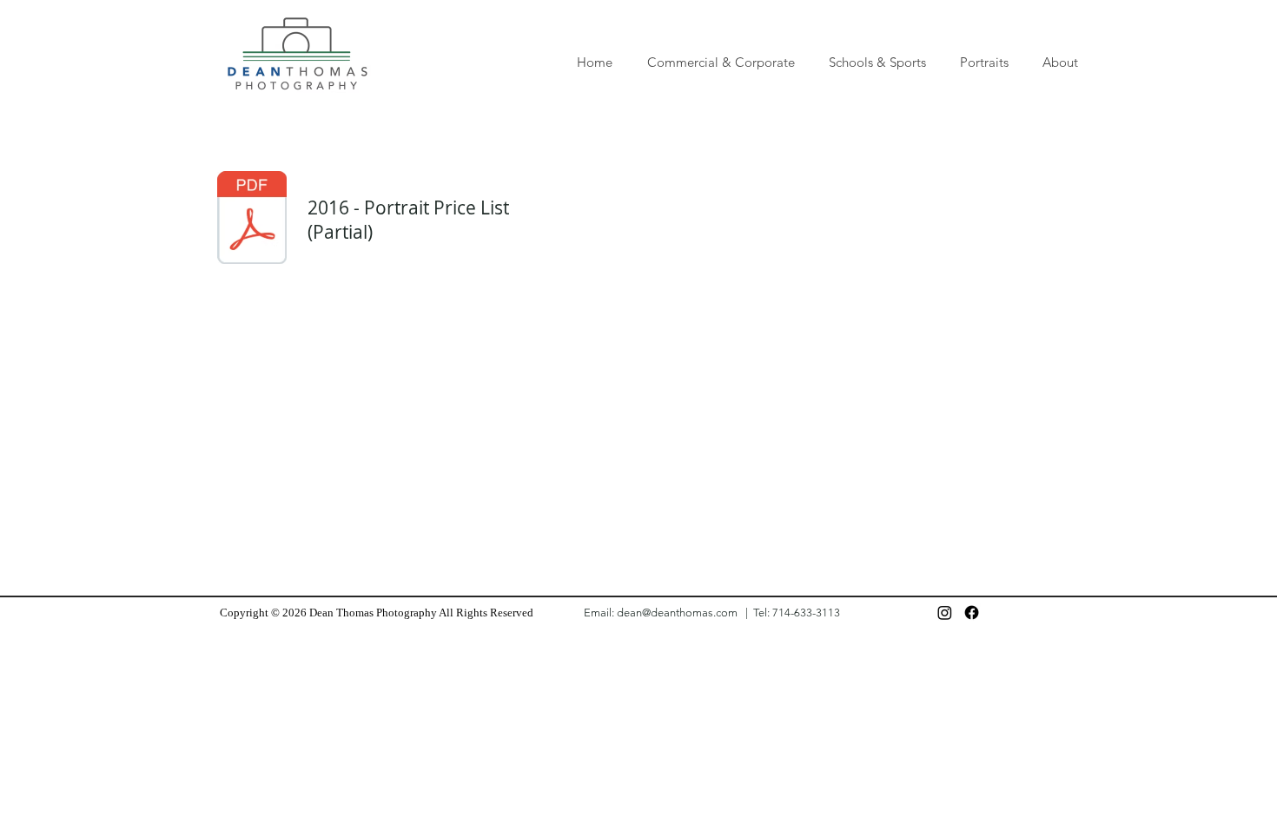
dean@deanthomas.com (677, 612)
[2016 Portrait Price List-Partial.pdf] (252, 219)
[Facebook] (972, 612)
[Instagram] (945, 612)
